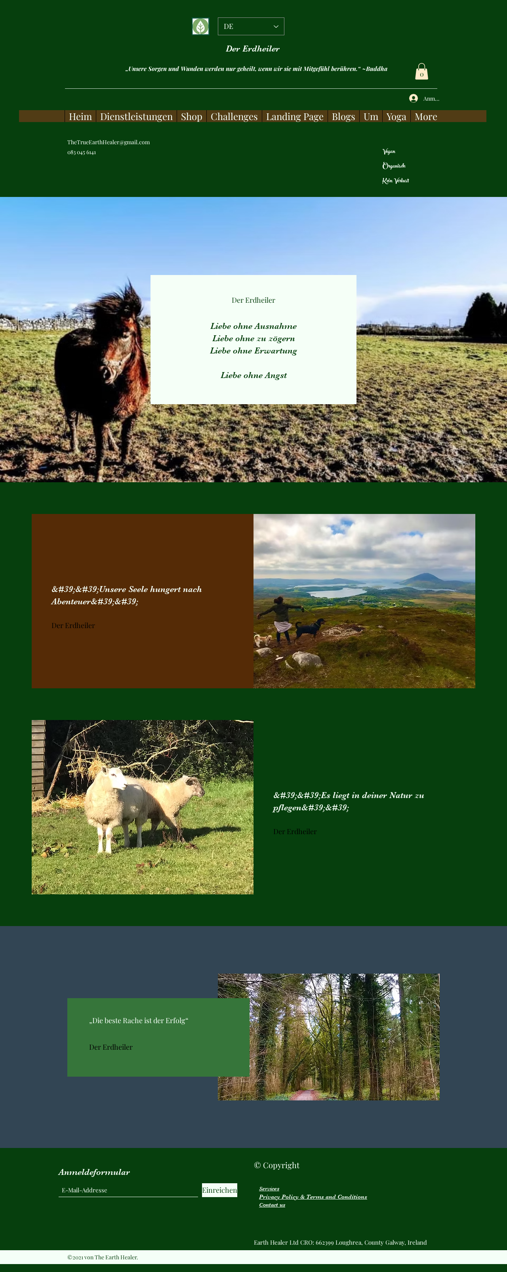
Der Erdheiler (253, 48)
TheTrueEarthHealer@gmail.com (108, 142)
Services (269, 1188)
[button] (422, 71)
